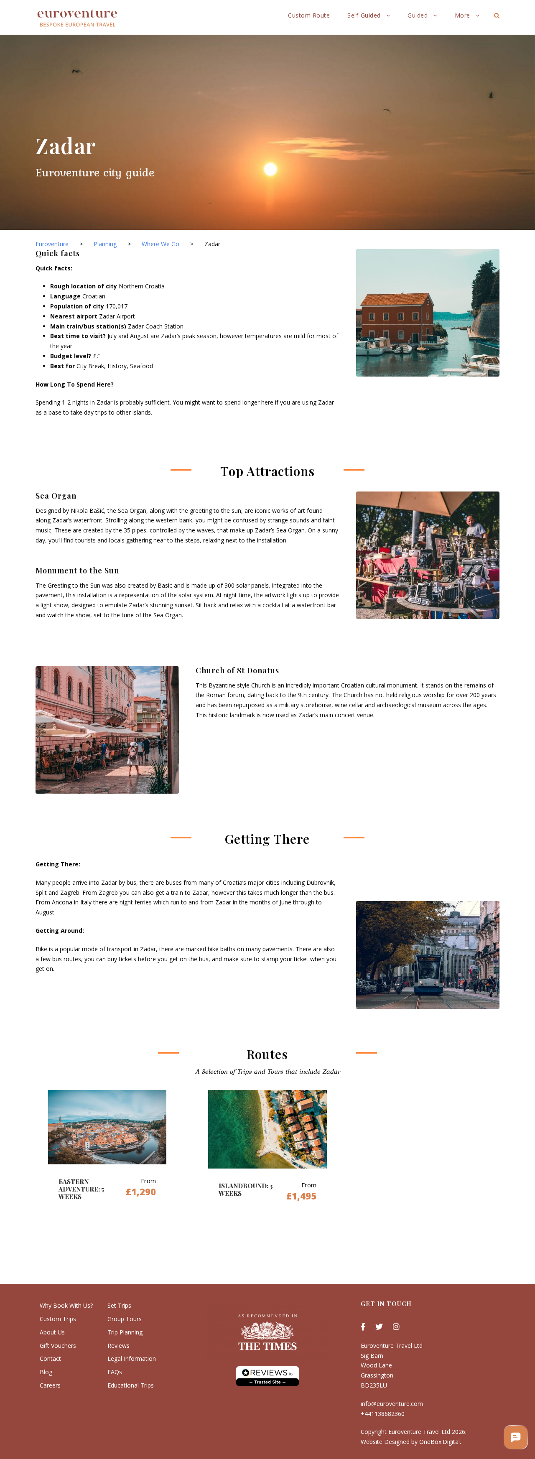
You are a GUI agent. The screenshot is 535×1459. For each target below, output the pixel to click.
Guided (418, 15)
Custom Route (309, 15)
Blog (46, 1372)
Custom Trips (58, 1319)
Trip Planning (125, 1332)
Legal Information (131, 1358)
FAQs (114, 1372)
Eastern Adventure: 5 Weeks (81, 1189)
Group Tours (124, 1319)
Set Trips (119, 1305)
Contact (50, 1358)
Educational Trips (130, 1385)
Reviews (118, 1346)
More (462, 15)
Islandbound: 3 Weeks (246, 1189)
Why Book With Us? (66, 1305)
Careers (50, 1385)
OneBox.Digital (439, 1442)
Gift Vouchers (58, 1346)
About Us (52, 1332)
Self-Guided (364, 15)
